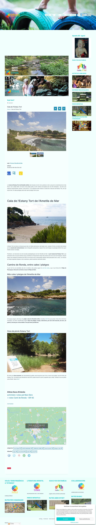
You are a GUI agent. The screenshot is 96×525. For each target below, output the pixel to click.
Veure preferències (84, 519)
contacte (73, 15)
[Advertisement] (37, 44)
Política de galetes (74, 522)
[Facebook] (83, 15)
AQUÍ (46, 318)
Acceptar (65, 519)
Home (8, 109)
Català (12, 523)
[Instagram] (88, 15)
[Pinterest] (90, 15)
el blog (40, 518)
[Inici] (7, 102)
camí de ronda (46, 268)
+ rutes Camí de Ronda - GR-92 (20, 398)
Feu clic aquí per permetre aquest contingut (36, 425)
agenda (47, 15)
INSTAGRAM (10, 403)
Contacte (45, 518)
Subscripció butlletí (53, 518)
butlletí (68, 15)
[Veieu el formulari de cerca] (79, 15)
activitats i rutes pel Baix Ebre (20, 395)
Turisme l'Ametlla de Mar (16, 163)
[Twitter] (85, 15)
